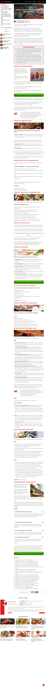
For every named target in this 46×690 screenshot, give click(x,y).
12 (37, 418)
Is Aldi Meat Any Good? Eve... (7, 38)
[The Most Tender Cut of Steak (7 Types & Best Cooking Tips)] (1, 44)
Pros (2, 17)
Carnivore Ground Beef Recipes (21, 189)
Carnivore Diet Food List (20, 188)
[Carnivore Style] (6, 2)
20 (14, 500)
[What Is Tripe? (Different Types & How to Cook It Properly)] (1, 48)
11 (15, 412)
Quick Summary (3, 4)
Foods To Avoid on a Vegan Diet (6, 15)
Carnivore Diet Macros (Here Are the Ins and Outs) (7, 627)
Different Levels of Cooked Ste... (6, 41)
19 (34, 476)
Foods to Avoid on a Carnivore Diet (6, 10)
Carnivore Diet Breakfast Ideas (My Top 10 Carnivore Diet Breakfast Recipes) (38, 627)
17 (34, 468)
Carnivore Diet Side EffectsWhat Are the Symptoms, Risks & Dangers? (37, 640)
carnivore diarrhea (18, 425)
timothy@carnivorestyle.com (13, 604)
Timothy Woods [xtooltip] (26, 20)
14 (38, 452)
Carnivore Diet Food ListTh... (7, 35)
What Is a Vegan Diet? (4, 11)
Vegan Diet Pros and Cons (5, 20)
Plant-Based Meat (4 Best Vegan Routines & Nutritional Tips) (22, 627)
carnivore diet (17, 68)
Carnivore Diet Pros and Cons (6, 16)
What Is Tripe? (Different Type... (6, 48)
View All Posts (42, 612)
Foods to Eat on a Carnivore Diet (6, 8)
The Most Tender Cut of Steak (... (7, 44)
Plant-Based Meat (22, 300)
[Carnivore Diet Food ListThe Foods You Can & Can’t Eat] (1, 35)
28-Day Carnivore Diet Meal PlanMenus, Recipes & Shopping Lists (6, 640)
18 (40, 472)
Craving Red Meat (22, 479)
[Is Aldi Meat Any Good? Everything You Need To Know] (1, 38)
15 (36, 457)
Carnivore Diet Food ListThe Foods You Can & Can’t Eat (21, 640)
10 (27, 381)
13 (27, 446)
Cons (2, 22)
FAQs (2, 25)
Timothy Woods (12, 601)
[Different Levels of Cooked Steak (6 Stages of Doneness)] (1, 41)
